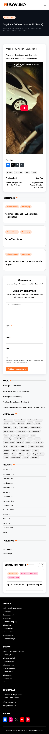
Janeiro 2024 (7, 492)
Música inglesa (8, 655)
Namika (15, 450)
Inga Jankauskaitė (22, 435)
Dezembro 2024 (8, 474)
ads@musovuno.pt (9, 706)
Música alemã (7, 675)
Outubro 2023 (8, 505)
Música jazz (7, 625)
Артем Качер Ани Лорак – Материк (16, 391)
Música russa (14, 577)
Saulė (34, 172)
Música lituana (9, 17)
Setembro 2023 (8, 510)
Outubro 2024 (8, 483)
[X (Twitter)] (13, 165)
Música (14, 28)
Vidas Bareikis (15, 457)
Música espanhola (9, 658)
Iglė (12, 435)
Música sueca (7, 682)
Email (8, 337)
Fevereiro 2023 (8, 528)
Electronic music (8, 615)
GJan (5, 435)
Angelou (9, 172)
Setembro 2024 (8, 487)
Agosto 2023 (7, 514)
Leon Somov (14, 446)
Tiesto (6, 457)
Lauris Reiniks (38, 442)
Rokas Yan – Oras (13, 239)
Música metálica (8, 632)
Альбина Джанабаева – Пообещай (16, 402)
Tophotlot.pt (7, 553)
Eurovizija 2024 (8, 431)
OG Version (18, 172)
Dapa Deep (7, 427)
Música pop (26, 207)
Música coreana (8, 665)
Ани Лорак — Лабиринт (12, 386)
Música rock (7, 618)
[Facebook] (8, 165)
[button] (38, 565)
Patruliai (35, 450)
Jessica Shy (7, 439)
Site (7, 349)
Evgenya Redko (21, 431)
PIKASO (6, 454)
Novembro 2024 (9, 479)
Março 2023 (7, 523)
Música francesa (8, 661)
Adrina (30, 420)
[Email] (17, 165)
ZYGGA (26, 457)
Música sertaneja (9, 639)
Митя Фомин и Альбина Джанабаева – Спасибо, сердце (24, 407)
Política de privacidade (35, 730)
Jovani (30, 439)
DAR (15, 427)
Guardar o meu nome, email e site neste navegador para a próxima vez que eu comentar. (24, 362)
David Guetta (23, 427)
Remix (27, 172)
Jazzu (33, 435)
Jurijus (38, 439)
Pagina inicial (7, 28)
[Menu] (45, 4)
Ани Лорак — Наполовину (12, 396)
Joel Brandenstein (20, 439)
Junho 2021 (7, 532)
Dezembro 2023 (8, 496)
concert (38, 424)
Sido (28, 454)
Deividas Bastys (35, 427)
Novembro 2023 (9, 501)
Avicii (13, 424)
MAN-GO (23, 446)
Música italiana (8, 672)
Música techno (8, 628)
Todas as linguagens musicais (13, 651)
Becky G (29, 424)
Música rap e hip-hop (29, 573)
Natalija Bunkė (25, 450)
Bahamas (21, 424)
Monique (6, 450)
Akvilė (6, 424)
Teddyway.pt (7, 549)
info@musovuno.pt (9, 702)
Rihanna (21, 454)
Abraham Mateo (20, 420)
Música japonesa (9, 668)
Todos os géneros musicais (12, 608)
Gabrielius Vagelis (34, 431)
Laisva (28, 442)
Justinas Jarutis (9, 442)
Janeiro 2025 (7, 470)
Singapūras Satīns (38, 454)
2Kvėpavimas (8, 420)
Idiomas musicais (23, 28)
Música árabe (7, 678)
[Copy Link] (22, 165)
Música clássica (8, 635)
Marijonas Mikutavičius (36, 446)
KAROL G (20, 442)
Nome (9, 326)
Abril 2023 (6, 519)
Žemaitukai (35, 457)
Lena (5, 446)
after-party (38, 420)
